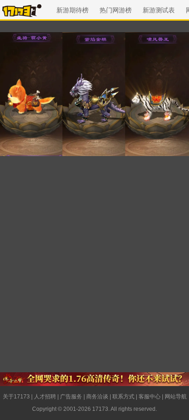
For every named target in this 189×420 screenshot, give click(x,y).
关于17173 (16, 396)
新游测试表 (159, 10)
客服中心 (150, 396)
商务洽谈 (97, 396)
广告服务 (71, 396)
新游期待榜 (72, 10)
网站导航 (176, 396)
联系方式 (123, 396)
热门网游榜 (116, 10)
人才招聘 (45, 396)
